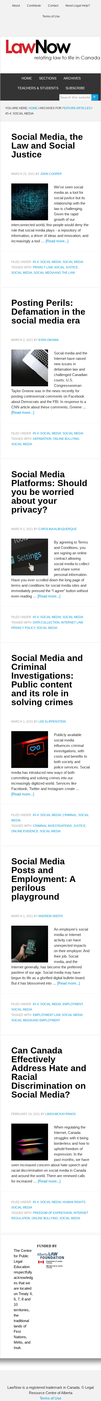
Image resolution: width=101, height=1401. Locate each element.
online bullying (66, 439)
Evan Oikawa (48, 340)
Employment (73, 1004)
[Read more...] (57, 241)
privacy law (42, 267)
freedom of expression (52, 1213)
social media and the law (54, 272)
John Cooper (51, 174)
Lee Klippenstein (52, 721)
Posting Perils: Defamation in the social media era (48, 311)
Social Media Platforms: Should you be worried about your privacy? (49, 492)
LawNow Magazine (50, 53)
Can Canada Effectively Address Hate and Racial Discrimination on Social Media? (48, 1072)
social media (21, 272)
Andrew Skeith (50, 916)
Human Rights (74, 1202)
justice (79, 826)
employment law (46, 1015)
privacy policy (23, 628)
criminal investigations (52, 826)
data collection (46, 622)
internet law (72, 622)
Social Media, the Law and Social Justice (47, 145)
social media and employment (35, 1020)
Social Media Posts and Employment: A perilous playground (43, 879)
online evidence (24, 831)
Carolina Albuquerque (57, 529)
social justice (66, 267)
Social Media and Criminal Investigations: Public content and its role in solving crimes (47, 680)
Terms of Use (50, 1398)
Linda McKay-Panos (60, 1114)
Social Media (73, 262)
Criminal (70, 815)
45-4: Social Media (47, 262)
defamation (42, 439)
